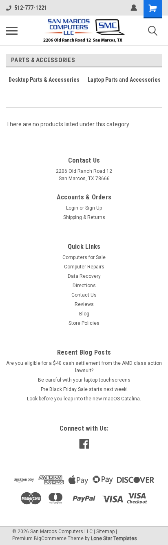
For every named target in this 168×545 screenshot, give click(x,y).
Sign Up (93, 208)
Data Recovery (84, 276)
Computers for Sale (84, 257)
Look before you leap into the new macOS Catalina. (84, 399)
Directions (84, 285)
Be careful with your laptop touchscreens (84, 380)
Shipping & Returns (84, 217)
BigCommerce (50, 538)
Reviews (84, 304)
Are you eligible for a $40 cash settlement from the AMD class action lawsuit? (84, 366)
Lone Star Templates (114, 538)
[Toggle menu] (12, 30)
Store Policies (84, 323)
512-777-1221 (30, 7)
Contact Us (84, 295)
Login (72, 208)
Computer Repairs (84, 267)
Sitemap (105, 531)
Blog (84, 314)
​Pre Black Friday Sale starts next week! (84, 389)
